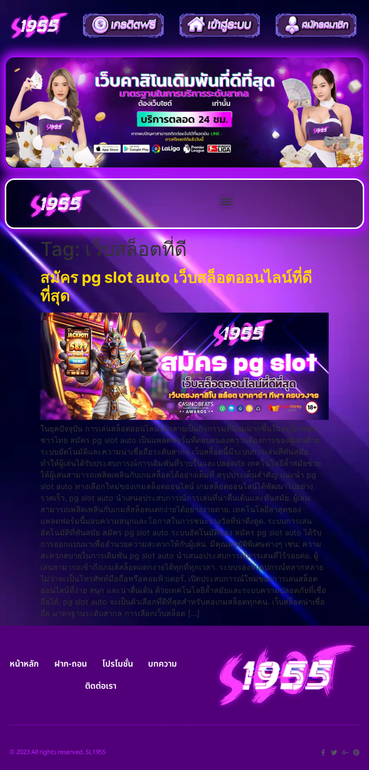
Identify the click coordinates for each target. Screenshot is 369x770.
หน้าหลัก (24, 663)
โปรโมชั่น (117, 663)
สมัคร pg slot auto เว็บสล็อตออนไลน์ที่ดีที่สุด (176, 286)
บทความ (162, 663)
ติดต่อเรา (100, 686)
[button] (226, 201)
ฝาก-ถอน (70, 663)
